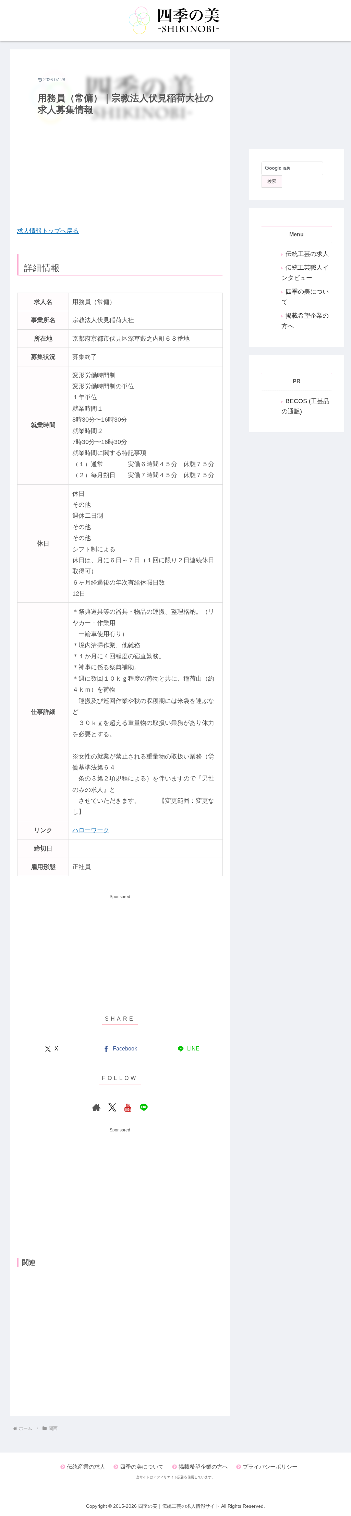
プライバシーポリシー (270, 1467)
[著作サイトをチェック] (96, 1107)
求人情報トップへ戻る (48, 230)
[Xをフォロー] (112, 1107)
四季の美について (142, 1467)
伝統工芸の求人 (307, 253)
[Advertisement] (120, 169)
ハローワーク (90, 830)
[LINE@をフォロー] (143, 1107)
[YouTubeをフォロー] (128, 1107)
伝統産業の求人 (86, 1467)
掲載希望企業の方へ (203, 1467)
